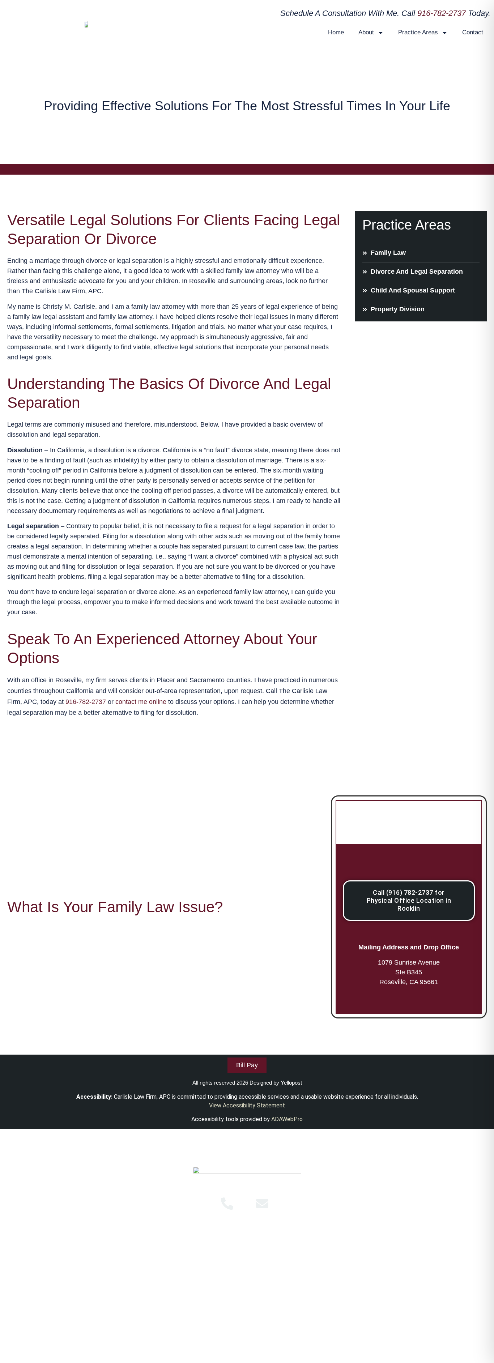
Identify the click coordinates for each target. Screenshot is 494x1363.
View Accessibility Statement (247, 1105)
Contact (472, 32)
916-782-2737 (441, 13)
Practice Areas (418, 32)
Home (336, 32)
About (366, 32)
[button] (247, 1255)
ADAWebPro (287, 1119)
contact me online (140, 701)
